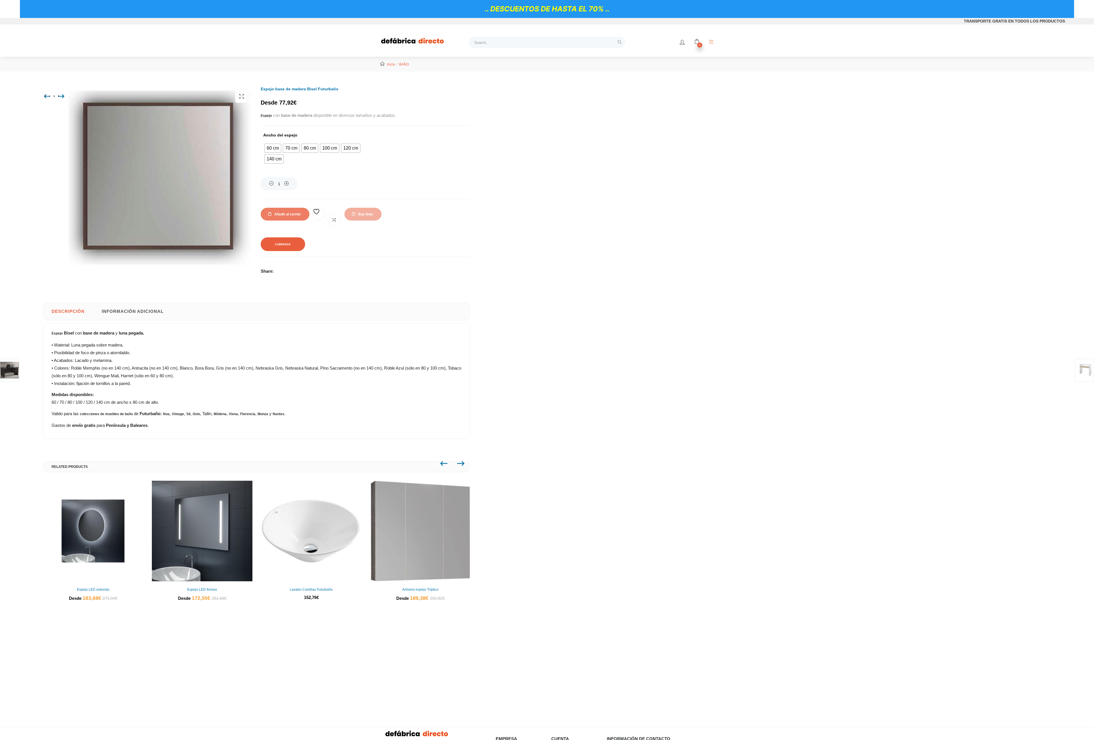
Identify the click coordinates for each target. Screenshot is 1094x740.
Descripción (68, 311)
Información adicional (133, 311)
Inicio (391, 64)
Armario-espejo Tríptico (420, 590)
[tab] (68, 311)
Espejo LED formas (202, 590)
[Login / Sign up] (682, 42)
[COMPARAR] (334, 219)
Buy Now (365, 214)
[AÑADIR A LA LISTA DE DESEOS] (318, 214)
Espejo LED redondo (93, 590)
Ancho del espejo (280, 135)
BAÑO (404, 64)
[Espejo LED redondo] (93, 531)
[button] (241, 96)
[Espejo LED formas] (202, 531)
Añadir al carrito (287, 214)
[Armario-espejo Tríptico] (420, 531)
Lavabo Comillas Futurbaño (311, 590)
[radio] (273, 148)
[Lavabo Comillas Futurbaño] (311, 531)
